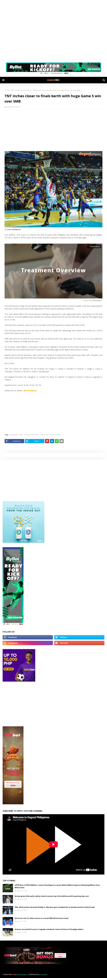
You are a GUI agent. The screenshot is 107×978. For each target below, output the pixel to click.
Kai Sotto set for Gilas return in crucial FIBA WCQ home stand (41, 918)
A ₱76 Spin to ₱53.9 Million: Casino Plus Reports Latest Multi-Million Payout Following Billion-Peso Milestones (57, 886)
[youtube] (79, 643)
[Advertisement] (53, 130)
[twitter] (79, 637)
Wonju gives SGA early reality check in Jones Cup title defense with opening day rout (52, 896)
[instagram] (28, 643)
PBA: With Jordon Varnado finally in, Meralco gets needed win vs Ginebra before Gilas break (55, 907)
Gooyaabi (43, 974)
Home (7, 90)
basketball (14, 435)
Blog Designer (22, 974)
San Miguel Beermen (31, 435)
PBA (20, 435)
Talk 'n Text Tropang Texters (20, 90)
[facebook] (28, 637)
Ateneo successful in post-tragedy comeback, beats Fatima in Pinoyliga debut (49, 929)
